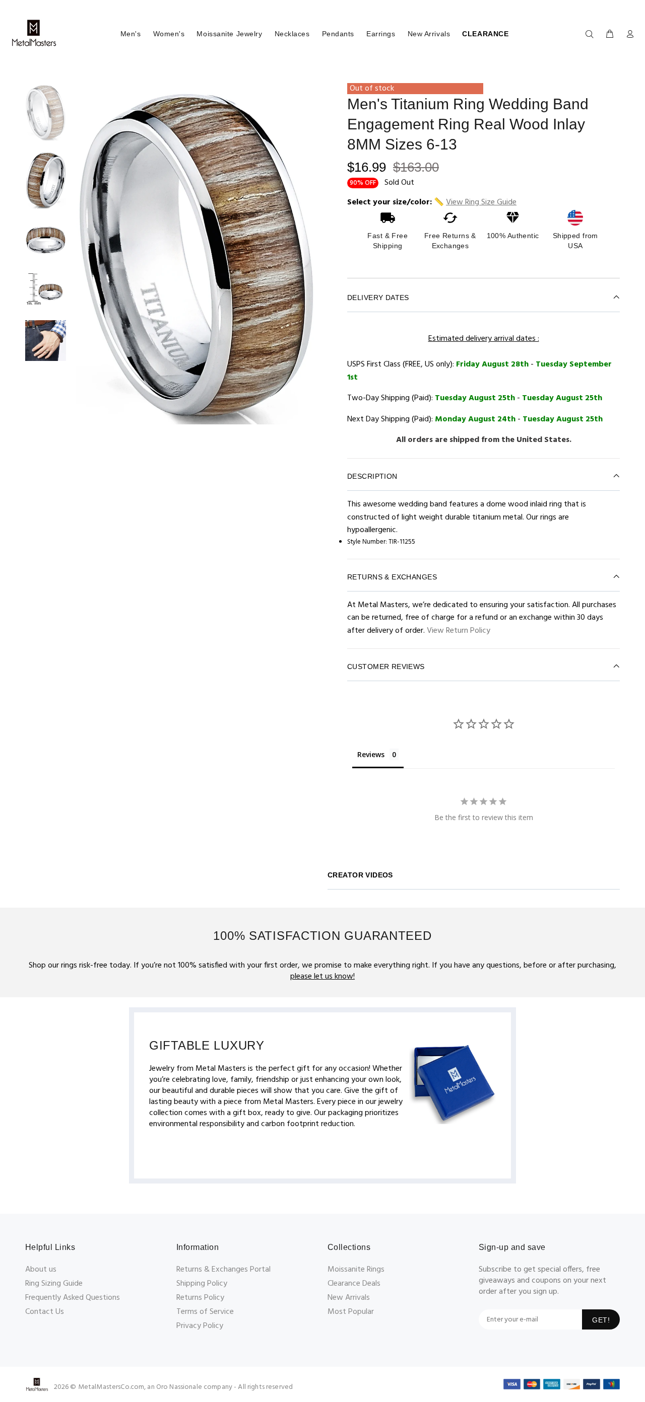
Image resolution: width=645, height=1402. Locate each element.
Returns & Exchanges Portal (223, 1269)
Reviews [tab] (370, 754)
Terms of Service (205, 1311)
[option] (45, 117)
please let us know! (322, 976)
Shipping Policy (201, 1283)
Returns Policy (200, 1297)
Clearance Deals (354, 1283)
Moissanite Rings (356, 1269)
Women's (169, 34)
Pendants (338, 34)
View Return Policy (458, 630)
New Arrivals (429, 34)
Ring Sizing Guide (54, 1283)
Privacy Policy (199, 1326)
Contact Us (44, 1311)
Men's (130, 34)
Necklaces (292, 34)
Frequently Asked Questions (72, 1297)
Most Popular (351, 1311)
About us (40, 1269)
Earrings (380, 34)
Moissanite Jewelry (229, 34)
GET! (601, 1320)
